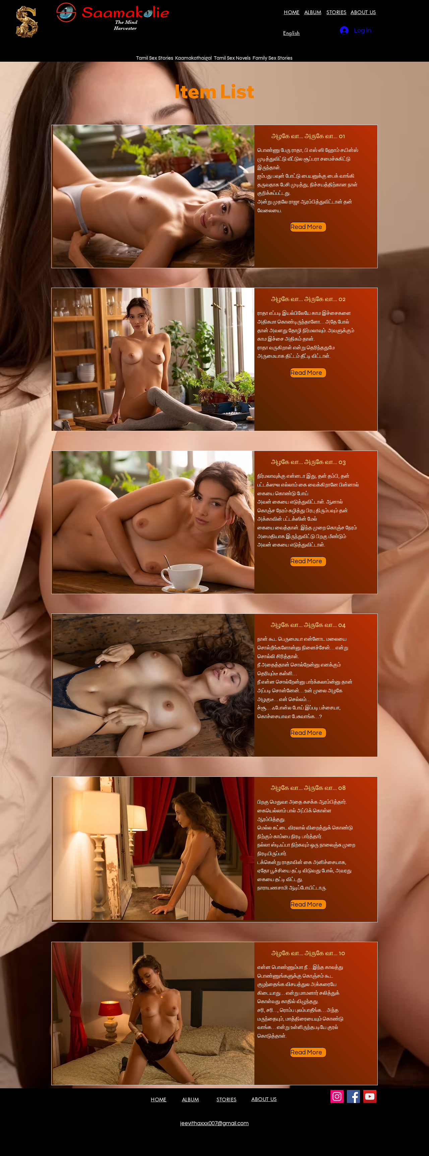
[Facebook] (353, 1096)
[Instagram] (337, 1096)
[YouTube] (369, 1096)
